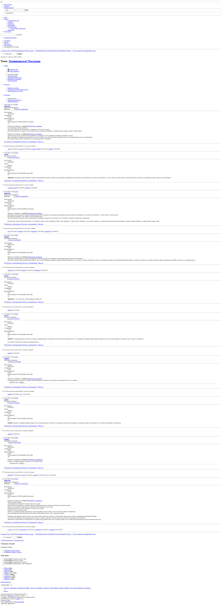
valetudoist (34, 231)
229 (61, 51)
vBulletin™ (11, 595)
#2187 (16, 357)
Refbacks (6, 579)
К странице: (8, 54)
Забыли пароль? (9, 7)
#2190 (16, 479)
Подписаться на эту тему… (16, 91)
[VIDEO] (6, 573)
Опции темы (7, 84)
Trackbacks (7, 576)
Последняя (84, 51)
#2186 (16, 314)
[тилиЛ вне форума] (13, 157)
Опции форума (12, 27)
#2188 (16, 398)
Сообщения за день (13, 20)
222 (57, 51)
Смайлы (6, 569)
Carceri (21, 149)
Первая (22, 51)
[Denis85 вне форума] (14, 240)
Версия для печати (13, 88)
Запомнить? (9, 13)
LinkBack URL (13, 69)
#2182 (16, 153)
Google (18, 550)
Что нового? (7, 31)
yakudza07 (48, 231)
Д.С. (21, 394)
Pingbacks (7, 577)
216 (44, 51)
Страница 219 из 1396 (7, 51)
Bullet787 (10, 475)
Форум (6, 19)
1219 (69, 51)
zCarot (8, 600)
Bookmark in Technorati (14, 79)
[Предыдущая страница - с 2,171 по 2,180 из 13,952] (28, 51)
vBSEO (18, 599)
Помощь (6, 6)
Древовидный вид (13, 101)
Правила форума (6, 582)
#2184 (16, 235)
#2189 (16, 438)
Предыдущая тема (7, 540)
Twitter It (19, 552)
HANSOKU (23, 529)
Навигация (11, 30)
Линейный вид (12, 98)
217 (46, 51)
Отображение (7, 95)
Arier (9, 149)
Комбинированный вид (15, 100)
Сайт (5, 17)
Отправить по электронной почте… (18, 89)
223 (59, 51)
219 (51, 51)
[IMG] (6, 571)
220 (53, 51)
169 (38, 51)
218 (48, 51)
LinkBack (6, 65)
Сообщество (11, 25)
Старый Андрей (35, 149)
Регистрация (8, 4)
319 (65, 51)
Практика (7, 44)
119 (36, 51)
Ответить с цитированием (29, 141)
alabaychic (10, 270)
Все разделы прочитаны (18, 28)
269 (63, 51)
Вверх (40, 141)
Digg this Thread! (12, 76)
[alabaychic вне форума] (21, 109)
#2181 (16, 104)
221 (55, 51)
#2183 (16, 191)
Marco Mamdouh (19, 602)
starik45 (50, 149)
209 (40, 51)
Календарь (11, 23)
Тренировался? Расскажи (24, 61)
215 (42, 51)
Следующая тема (18, 540)
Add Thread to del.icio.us (15, 77)
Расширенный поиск (10, 37)
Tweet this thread (12, 80)
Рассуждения (8, 45)
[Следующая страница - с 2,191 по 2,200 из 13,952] (77, 51)
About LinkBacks (14, 71)
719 (67, 51)
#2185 (16, 274)
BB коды (6, 568)
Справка (10, 22)
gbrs (9, 231)
